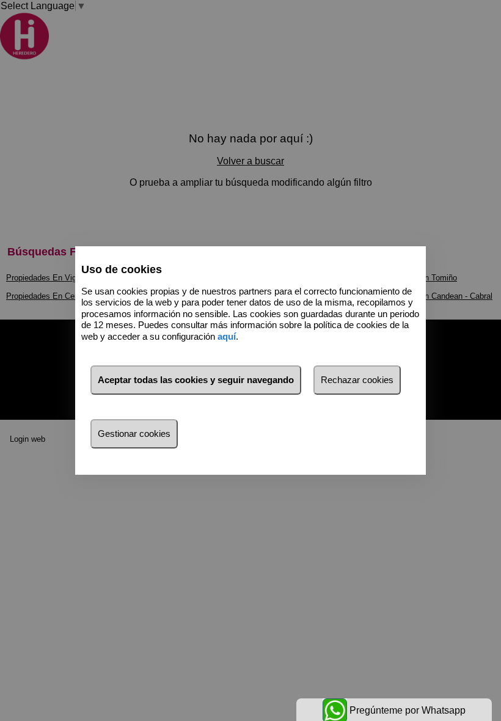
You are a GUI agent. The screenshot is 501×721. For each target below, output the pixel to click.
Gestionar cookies (134, 433)
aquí (227, 336)
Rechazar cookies (357, 380)
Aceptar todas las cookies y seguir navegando (196, 380)
